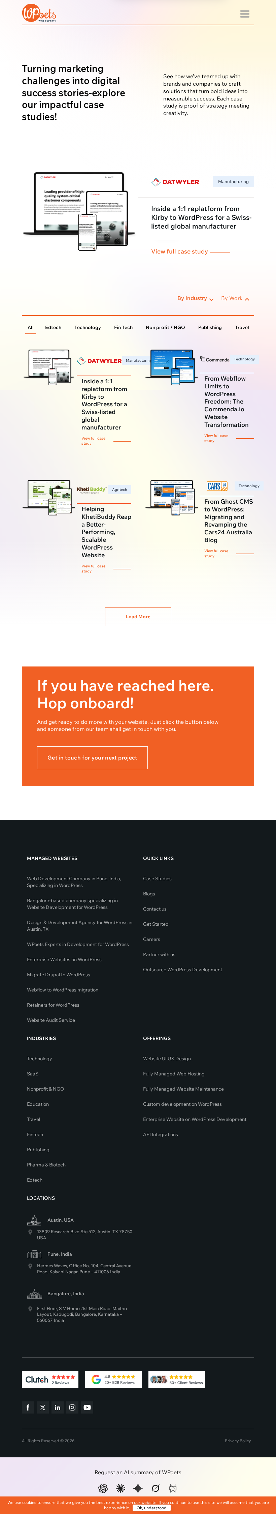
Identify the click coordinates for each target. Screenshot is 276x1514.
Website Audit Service (51, 1020)
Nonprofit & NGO (45, 1089)
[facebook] (28, 1408)
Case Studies (157, 878)
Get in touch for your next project (92, 757)
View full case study (179, 251)
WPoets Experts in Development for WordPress (78, 944)
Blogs (149, 894)
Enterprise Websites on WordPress (64, 959)
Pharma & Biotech (46, 1165)
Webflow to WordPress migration (62, 990)
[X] (43, 1408)
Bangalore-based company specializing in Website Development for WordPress (72, 903)
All (31, 327)
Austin (103, 1231)
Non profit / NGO (165, 327)
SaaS (32, 1074)
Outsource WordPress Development (182, 970)
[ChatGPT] (103, 1488)
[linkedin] (57, 1408)
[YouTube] (87, 1408)
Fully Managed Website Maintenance (183, 1089)
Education (38, 1104)
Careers (151, 939)
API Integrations (160, 1134)
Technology (87, 327)
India (115, 1271)
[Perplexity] (173, 1488)
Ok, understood (152, 1507)
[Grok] (155, 1488)
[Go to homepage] (39, 11)
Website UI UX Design (167, 1059)
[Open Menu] (245, 12)
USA (41, 1237)
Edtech (53, 327)
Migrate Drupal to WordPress (58, 975)
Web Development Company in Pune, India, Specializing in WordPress (74, 881)
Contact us (155, 909)
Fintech (35, 1134)
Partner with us (159, 954)
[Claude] (120, 1488)
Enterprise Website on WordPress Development (194, 1119)
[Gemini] (138, 1488)
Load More (138, 617)
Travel (242, 327)
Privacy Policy (238, 1440)
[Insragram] (72, 1408)
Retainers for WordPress (53, 1005)
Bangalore (85, 1314)
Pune (84, 1271)
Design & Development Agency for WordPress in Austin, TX (79, 925)
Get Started (156, 924)
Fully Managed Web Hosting (174, 1074)
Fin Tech (123, 327)
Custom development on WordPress (182, 1104)
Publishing (210, 327)
